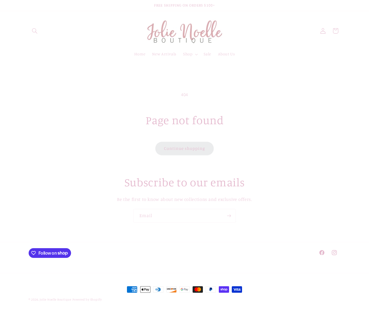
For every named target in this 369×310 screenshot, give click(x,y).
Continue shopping (184, 148)
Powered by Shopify (87, 299)
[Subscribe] (229, 215)
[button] (35, 31)
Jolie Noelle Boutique (55, 299)
